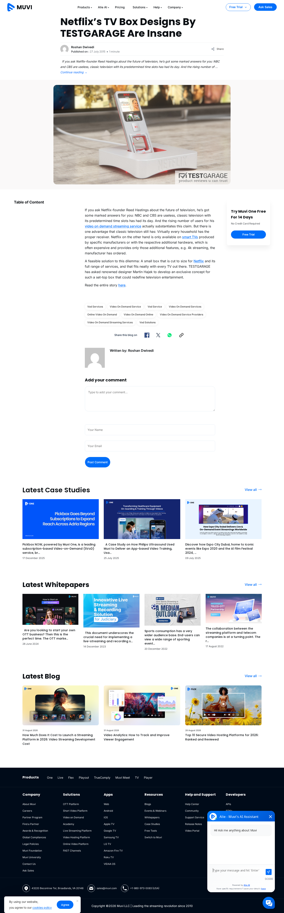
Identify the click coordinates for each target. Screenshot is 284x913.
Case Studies (152, 824)
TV (137, 777)
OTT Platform (71, 804)
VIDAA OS (109, 863)
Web (106, 804)
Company (174, 7)
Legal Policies (30, 844)
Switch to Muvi (153, 837)
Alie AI (102, 7)
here (121, 285)
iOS (106, 817)
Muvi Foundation (32, 850)
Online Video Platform (76, 844)
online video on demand (102, 314)
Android (108, 810)
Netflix (199, 261)
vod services (95, 306)
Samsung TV (111, 837)
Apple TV (109, 824)
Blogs (147, 804)
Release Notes (193, 824)
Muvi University (31, 857)
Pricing (120, 7)
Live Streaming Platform (77, 830)
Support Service (194, 817)
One (50, 777)
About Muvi (29, 804)
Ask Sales (265, 7)
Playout (84, 777)
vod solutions (148, 322)
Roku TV (109, 857)
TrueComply (102, 777)
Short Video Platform (75, 810)
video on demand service (125, 306)
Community (192, 810)
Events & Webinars (155, 810)
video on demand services (185, 306)
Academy (68, 824)
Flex (71, 777)
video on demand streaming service (113, 226)
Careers (27, 810)
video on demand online (138, 314)
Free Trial (236, 7)
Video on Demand (73, 817)
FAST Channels (72, 850)
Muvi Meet (122, 777)
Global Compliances (34, 837)
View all (251, 490)
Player (148, 777)
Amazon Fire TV (113, 850)
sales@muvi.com (107, 888)
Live (60, 777)
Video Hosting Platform (76, 837)
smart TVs (190, 237)
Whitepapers (151, 817)
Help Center (192, 804)
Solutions (139, 7)
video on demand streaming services (110, 322)
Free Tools (150, 830)
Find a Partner (30, 824)
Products (84, 7)
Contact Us (29, 863)
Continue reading (73, 72)
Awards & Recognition (35, 830)
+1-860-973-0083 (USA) (144, 888)
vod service (155, 306)
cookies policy (42, 907)
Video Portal (192, 830)
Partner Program (32, 817)
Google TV (110, 830)
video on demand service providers (181, 314)
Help (156, 7)
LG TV (107, 844)
